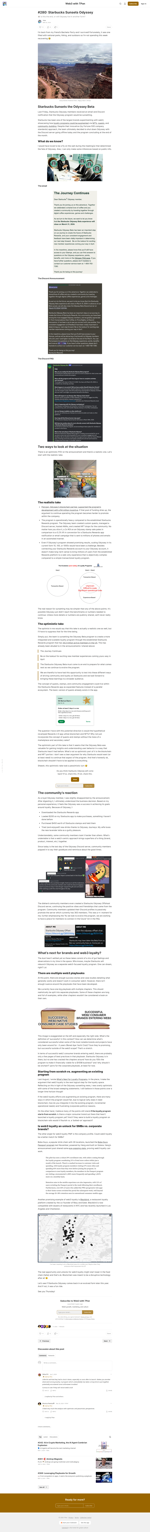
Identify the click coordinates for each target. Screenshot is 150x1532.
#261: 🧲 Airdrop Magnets (50, 1459)
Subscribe (133, 4)
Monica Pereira (47, 1403)
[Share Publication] (125, 4)
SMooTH (45, 1374)
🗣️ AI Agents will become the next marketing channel (57, 1448)
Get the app (85, 1523)
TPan (44, 20)
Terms (77, 1518)
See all (41, 1487)
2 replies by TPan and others (54, 1396)
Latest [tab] (45, 1437)
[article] (75, 1448)
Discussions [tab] (53, 1437)
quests (101, 123)
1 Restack (61, 1326)
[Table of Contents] (2, 766)
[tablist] (47, 1356)
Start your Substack (70, 1523)
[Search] (120, 4)
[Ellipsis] (111, 1374)
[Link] (35, 106)
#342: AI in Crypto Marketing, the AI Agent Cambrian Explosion (62, 1444)
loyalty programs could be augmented (71, 123)
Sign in (143, 4)
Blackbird (84, 1199)
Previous (45, 1341)
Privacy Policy (90, 1319)
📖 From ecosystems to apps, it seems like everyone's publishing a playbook (65, 1476)
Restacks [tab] (51, 1355)
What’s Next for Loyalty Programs (72, 1079)
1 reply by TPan (50, 1417)
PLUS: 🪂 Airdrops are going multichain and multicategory (58, 1462)
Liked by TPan (48, 1376)
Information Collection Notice (74, 1319)
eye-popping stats (77, 1148)
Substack (65, 1528)
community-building (47, 126)
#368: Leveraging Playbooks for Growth (57, 1473)
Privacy (71, 1518)
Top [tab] (40, 1437)
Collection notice (85, 1518)
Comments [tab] (42, 1355)
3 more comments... (44, 1427)
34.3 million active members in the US (80, 643)
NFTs (94, 123)
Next (106, 1341)
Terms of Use (85, 1317)
